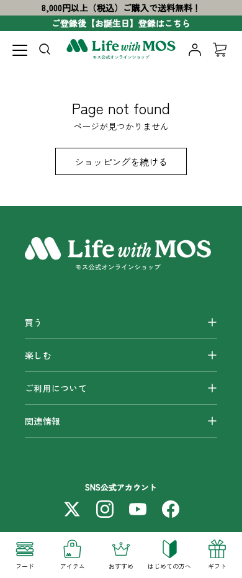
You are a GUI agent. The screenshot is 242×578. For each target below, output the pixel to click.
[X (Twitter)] (72, 509)
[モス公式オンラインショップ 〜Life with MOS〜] (121, 49)
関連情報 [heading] (42, 421)
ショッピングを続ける (121, 161)
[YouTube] (137, 509)
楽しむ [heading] (38, 355)
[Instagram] (105, 509)
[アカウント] (195, 50)
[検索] (47, 51)
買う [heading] (34, 322)
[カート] (220, 50)
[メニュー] (20, 50)
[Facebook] (170, 509)
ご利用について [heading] (56, 388)
